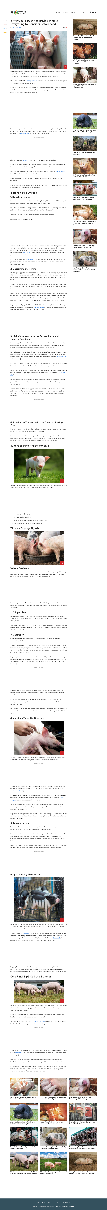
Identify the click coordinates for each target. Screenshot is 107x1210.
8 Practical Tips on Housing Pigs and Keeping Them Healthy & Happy (83, 199)
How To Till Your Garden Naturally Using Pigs (84, 153)
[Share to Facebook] (5, 20)
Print (64, 28)
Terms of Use (65, 1206)
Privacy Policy (58, 1206)
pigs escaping (27, 253)
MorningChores (22, 12)
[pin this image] (65, 67)
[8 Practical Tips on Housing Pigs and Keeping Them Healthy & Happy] (85, 196)
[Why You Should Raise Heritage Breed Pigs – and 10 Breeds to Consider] (85, 58)
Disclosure (71, 1206)
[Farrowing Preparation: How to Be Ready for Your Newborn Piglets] (53, 1095)
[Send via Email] (5, 32)
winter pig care (24, 133)
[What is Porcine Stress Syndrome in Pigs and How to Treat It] (24, 1145)
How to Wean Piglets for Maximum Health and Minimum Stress (51, 1123)
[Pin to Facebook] (5, 24)
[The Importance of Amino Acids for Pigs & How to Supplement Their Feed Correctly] (24, 1170)
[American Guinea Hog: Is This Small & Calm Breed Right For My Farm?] (85, 128)
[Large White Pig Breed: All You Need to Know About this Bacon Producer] (24, 1095)
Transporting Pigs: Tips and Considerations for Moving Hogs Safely (81, 1148)
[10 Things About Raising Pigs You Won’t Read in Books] (85, 173)
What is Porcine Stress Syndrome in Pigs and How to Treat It (23, 1148)
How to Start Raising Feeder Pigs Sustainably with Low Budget (84, 246)
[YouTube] (93, 12)
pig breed (30, 259)
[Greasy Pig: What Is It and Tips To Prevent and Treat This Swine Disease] (85, 34)
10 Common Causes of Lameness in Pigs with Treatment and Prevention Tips (84, 86)
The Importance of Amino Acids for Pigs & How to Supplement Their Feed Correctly (23, 1173)
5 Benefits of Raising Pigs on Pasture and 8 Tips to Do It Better (53, 1173)
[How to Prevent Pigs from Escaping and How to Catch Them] (83, 1120)
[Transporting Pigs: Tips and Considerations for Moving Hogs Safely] (83, 1145)
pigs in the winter (61, 171)
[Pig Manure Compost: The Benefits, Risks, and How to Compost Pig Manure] (85, 220)
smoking (18, 1053)
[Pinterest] (90, 12)
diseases (26, 933)
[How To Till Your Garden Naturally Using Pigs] (85, 151)
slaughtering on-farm (38, 1021)
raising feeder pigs (32, 81)
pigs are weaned (39, 307)
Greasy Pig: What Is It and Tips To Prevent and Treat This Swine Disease (84, 37)
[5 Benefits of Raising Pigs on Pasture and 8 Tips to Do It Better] (53, 1170)
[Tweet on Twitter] (5, 28)
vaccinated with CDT (16, 791)
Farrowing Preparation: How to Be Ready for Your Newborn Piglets (53, 1098)
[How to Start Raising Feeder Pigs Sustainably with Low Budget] (85, 244)
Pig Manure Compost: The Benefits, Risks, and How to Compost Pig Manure (84, 223)
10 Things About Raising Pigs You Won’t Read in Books (84, 176)
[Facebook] (87, 12)
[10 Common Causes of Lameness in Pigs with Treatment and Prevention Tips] (85, 82)
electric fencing (61, 357)
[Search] (96, 12)
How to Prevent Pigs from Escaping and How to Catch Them (82, 1123)
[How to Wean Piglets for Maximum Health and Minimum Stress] (53, 1120)
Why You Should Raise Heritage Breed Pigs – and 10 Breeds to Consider (83, 61)
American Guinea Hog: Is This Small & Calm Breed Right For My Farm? (84, 131)
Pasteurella (56, 938)
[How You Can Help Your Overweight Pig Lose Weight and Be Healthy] (85, 266)
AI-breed (25, 160)
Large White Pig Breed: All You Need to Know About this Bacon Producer (23, 1098)
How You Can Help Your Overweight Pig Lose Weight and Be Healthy (84, 269)
